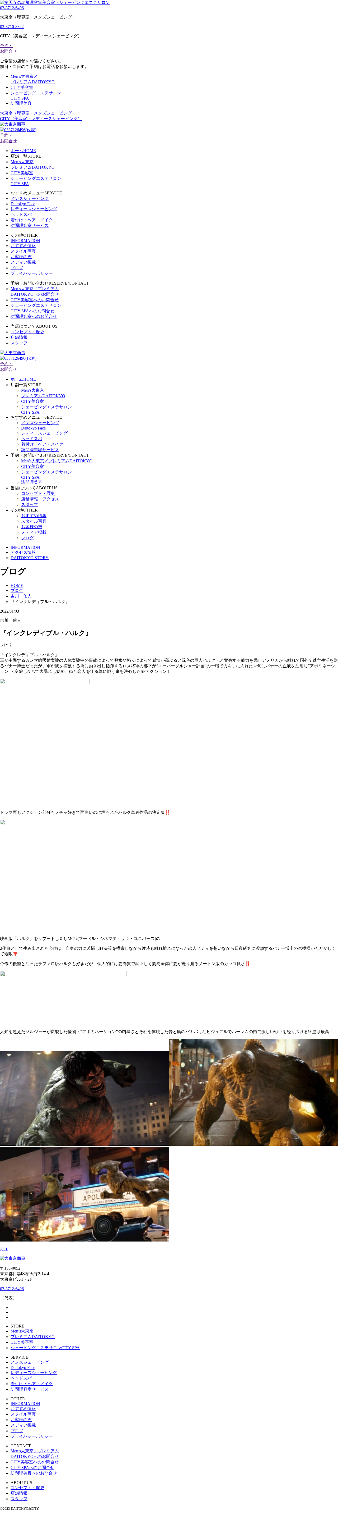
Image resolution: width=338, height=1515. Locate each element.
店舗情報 (19, 337)
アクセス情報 (23, 552)
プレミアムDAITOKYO (33, 167)
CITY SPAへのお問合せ (32, 1467)
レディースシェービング (34, 209)
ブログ (17, 268)
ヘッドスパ (21, 214)
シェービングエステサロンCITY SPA (45, 1347)
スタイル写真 (23, 251)
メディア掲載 (23, 262)
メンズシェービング (30, 198)
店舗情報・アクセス (40, 499)
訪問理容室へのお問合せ (34, 316)
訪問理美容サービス (40, 450)
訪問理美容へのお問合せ (34, 1473)
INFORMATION (25, 240)
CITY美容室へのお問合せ (35, 300)
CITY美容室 (22, 87)
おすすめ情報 (23, 245)
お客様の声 (21, 256)
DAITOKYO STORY (30, 557)
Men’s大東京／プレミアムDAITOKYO (56, 461)
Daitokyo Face (23, 204)
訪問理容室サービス (30, 225)
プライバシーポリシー (32, 273)
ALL (4, 1249)
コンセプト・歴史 (27, 332)
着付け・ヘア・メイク (32, 220)
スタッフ (19, 343)
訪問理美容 (21, 103)
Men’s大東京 (22, 161)
